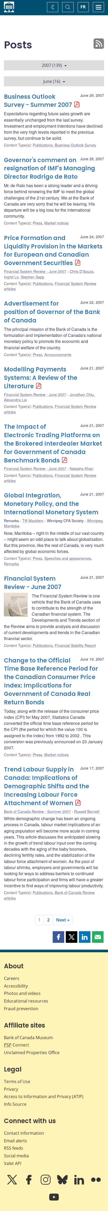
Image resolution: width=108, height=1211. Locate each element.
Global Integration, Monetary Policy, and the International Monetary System (51, 503)
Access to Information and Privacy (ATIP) (43, 1096)
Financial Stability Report (75, 645)
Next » (63, 920)
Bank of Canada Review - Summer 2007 (37, 811)
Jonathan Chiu (82, 394)
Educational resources (26, 1001)
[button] (58, 937)
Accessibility (16, 986)
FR (83, 7)
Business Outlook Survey (75, 145)
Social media (16, 1156)
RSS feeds (13, 1148)
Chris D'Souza (81, 271)
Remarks (11, 563)
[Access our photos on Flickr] (96, 1183)
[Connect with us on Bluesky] (63, 1183)
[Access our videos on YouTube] (54, 1201)
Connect (16, 1045)
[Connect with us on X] (12, 1183)
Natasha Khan (81, 468)
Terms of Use (17, 1081)
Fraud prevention (21, 1008)
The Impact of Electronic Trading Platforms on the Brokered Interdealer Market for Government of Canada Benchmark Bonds (53, 444)
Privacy (11, 1089)
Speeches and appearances (67, 558)
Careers (11, 978)
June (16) (51, 81)
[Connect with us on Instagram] (46, 1183)
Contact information (24, 1133)
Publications (43, 145)
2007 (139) (52, 65)
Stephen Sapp (32, 277)
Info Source (15, 1104)
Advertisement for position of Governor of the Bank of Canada (52, 312)
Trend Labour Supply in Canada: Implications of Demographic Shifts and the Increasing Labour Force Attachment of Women (46, 786)
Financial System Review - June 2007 (35, 271)
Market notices (56, 223)
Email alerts (15, 1141)
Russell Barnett (86, 811)
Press (37, 223)
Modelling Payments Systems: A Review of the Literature (40, 377)
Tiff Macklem (33, 520)
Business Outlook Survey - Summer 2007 (38, 101)
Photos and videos (22, 993)
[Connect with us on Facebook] (29, 1183)
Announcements (57, 354)
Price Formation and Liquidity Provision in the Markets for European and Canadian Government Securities (53, 250)
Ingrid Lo (11, 277)
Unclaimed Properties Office (32, 1052)
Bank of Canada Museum (28, 1037)
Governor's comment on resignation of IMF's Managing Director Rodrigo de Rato (49, 168)
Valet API (12, 1163)
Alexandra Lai (15, 399)
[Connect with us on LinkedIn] (79, 1183)
